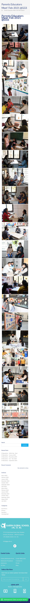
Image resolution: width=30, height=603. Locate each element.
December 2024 (5, 481)
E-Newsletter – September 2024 (9, 460)
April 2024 (4, 486)
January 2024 (5, 492)
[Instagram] (14, 545)
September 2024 (6, 484)
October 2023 (5, 495)
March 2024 (4, 488)
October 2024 (5, 482)
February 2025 (5, 477)
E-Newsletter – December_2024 (9, 457)
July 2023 (4, 501)
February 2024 (5, 490)
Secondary (4, 512)
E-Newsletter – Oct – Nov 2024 (9, 458)
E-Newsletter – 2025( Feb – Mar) (10, 453)
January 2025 (5, 479)
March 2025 (4, 475)
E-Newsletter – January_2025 (9, 455)
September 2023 (6, 497)
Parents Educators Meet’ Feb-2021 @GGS (14, 10)
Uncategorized (5, 514)
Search (3, 442)
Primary (3, 510)
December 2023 (5, 493)
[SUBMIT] (25, 579)
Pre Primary (4, 508)
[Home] (2, 10)
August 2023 (5, 499)
